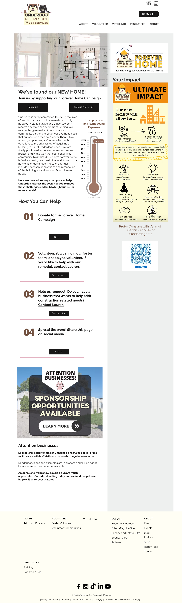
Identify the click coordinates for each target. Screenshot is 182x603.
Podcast (149, 537)
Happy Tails (151, 546)
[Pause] (17, 83)
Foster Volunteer (62, 523)
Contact (148, 551)
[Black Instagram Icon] (85, 586)
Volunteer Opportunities (62, 527)
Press (147, 523)
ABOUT (148, 518)
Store (147, 542)
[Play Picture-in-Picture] (101, 83)
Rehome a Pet (32, 571)
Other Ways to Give (121, 528)
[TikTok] (93, 586)
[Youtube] (107, 586)
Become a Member (121, 523)
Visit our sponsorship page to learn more (69, 456)
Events (148, 527)
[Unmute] (22, 83)
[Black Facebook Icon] (78, 586)
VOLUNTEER (59, 518)
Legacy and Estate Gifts (121, 532)
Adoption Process (34, 523)
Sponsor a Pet (119, 537)
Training (28, 567)
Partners (116, 542)
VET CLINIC (90, 518)
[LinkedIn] (100, 586)
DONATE (116, 518)
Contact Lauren (51, 305)
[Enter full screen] (105, 83)
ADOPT (28, 518)
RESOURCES (31, 562)
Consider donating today (49, 476)
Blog (147, 532)
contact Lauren (66, 266)
